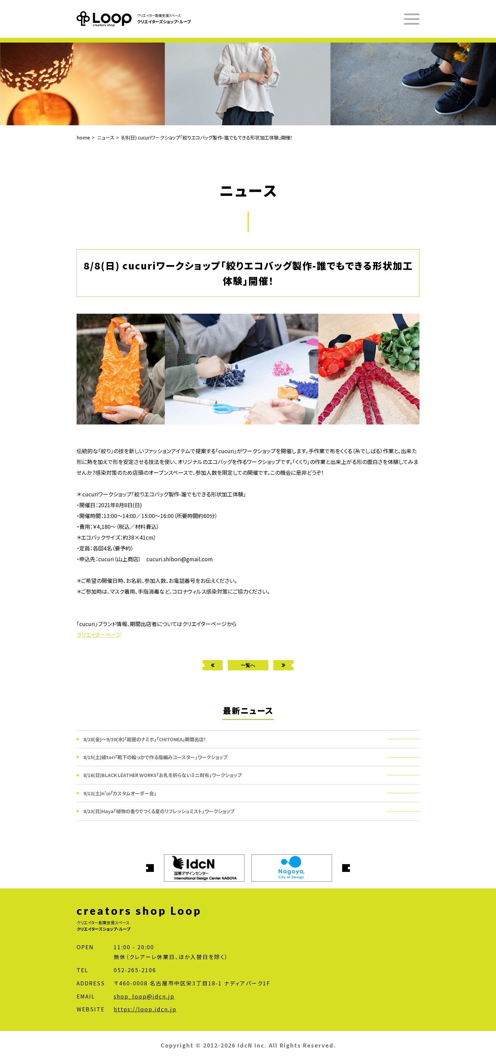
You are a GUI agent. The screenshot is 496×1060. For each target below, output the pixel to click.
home (83, 137)
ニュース (105, 137)
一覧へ (248, 665)
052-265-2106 (135, 970)
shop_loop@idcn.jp (144, 996)
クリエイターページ (99, 634)
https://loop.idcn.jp (145, 1009)
